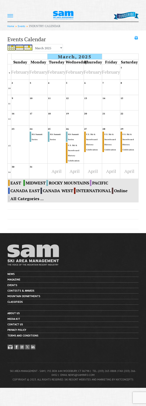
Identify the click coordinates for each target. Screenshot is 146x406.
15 (122, 98)
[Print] (137, 38)
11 (9, 103)
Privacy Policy (16, 330)
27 (85, 128)
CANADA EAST (25, 190)
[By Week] (20, 48)
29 (122, 128)
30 (13, 166)
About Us (13, 313)
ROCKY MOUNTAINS (69, 183)
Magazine (13, 279)
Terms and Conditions (22, 335)
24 (31, 128)
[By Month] (11, 48)
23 (13, 128)
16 (13, 113)
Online (121, 190)
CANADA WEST (58, 190)
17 (31, 113)
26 (67, 128)
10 (9, 88)
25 (49, 128)
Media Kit (13, 319)
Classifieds (15, 302)
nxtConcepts (124, 379)
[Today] (28, 48)
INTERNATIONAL (93, 190)
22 (122, 113)
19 (67, 113)
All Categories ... (27, 198)
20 (85, 113)
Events (12, 285)
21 (103, 113)
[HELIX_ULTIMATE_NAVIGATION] (10, 15)
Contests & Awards (20, 290)
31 (31, 166)
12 (67, 98)
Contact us (15, 324)
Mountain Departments (23, 296)
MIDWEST (36, 183)
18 (49, 113)
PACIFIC (100, 183)
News (11, 274)
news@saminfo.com (81, 375)
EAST (15, 183)
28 (103, 128)
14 (103, 98)
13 (85, 98)
